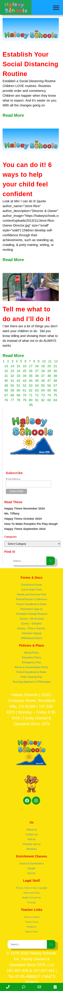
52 (24, 385)
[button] (56, 7)
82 (43, 400)
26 (30, 371)
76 (6, 400)
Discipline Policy (31, 657)
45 (37, 380)
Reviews (31, 849)
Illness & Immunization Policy (31, 667)
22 (6, 371)
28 (43, 371)
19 (43, 366)
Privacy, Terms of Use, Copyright (31, 888)
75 (55, 395)
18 (37, 366)
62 (30, 390)
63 (37, 390)
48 (55, 380)
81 (37, 400)
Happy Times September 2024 (25, 529)
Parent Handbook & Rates (31, 604)
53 (30, 385)
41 (12, 380)
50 (12, 385)
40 (6, 380)
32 (12, 376)
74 (49, 395)
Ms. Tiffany (12, 513)
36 (37, 376)
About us (31, 829)
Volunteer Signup (32, 633)
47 (49, 380)
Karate (31, 868)
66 (55, 390)
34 (24, 376)
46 (43, 380)
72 (37, 395)
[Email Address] (39, 987)
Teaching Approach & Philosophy (31, 681)
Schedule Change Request (31, 613)
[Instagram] (36, 800)
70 (24, 395)
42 (18, 380)
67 (6, 395)
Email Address (13, 479)
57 (55, 385)
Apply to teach (31, 932)
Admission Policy (31, 893)
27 (37, 371)
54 (37, 385)
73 (43, 395)
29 (49, 371)
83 (49, 400)
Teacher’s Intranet (31, 917)
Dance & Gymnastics (32, 863)
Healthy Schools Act (31, 897)
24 (18, 371)
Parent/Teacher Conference (31, 599)
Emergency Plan (31, 662)
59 (12, 390)
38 (49, 376)
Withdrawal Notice (31, 638)
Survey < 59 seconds (32, 618)
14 (12, 366)
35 (30, 376)
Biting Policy (31, 652)
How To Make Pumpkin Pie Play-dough (31, 523)
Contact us (31, 834)
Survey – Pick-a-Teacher (31, 628)
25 (24, 371)
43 (24, 380)
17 (30, 366)
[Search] (50, 561)
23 (12, 371)
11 (50, 361)
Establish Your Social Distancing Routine (30, 64)
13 (6, 366)
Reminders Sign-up (31, 609)
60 (18, 390)
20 (49, 366)
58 (6, 390)
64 (43, 390)
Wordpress (31, 927)
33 (18, 376)
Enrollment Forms (31, 584)
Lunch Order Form (31, 589)
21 (55, 366)
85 (31, 405)
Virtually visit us (32, 844)
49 (6, 385)
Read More (13, 115)
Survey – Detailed (31, 623)
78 (18, 400)
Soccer (31, 873)
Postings (31, 902)
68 (12, 395)
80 (30, 400)
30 (55, 371)
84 (55, 400)
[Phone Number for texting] (24, 987)
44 (30, 380)
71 (30, 395)
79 (24, 400)
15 (18, 366)
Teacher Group (31, 922)
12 (56, 361)
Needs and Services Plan (31, 594)
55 (43, 385)
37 (43, 376)
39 (55, 376)
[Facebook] (27, 800)
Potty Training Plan (31, 677)
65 (49, 390)
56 (49, 385)
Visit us (31, 839)
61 (24, 390)
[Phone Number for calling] (8, 987)
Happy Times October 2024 (23, 518)
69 (18, 395)
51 (18, 385)
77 (12, 400)
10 (44, 361)
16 (24, 366)
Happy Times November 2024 (24, 508)
